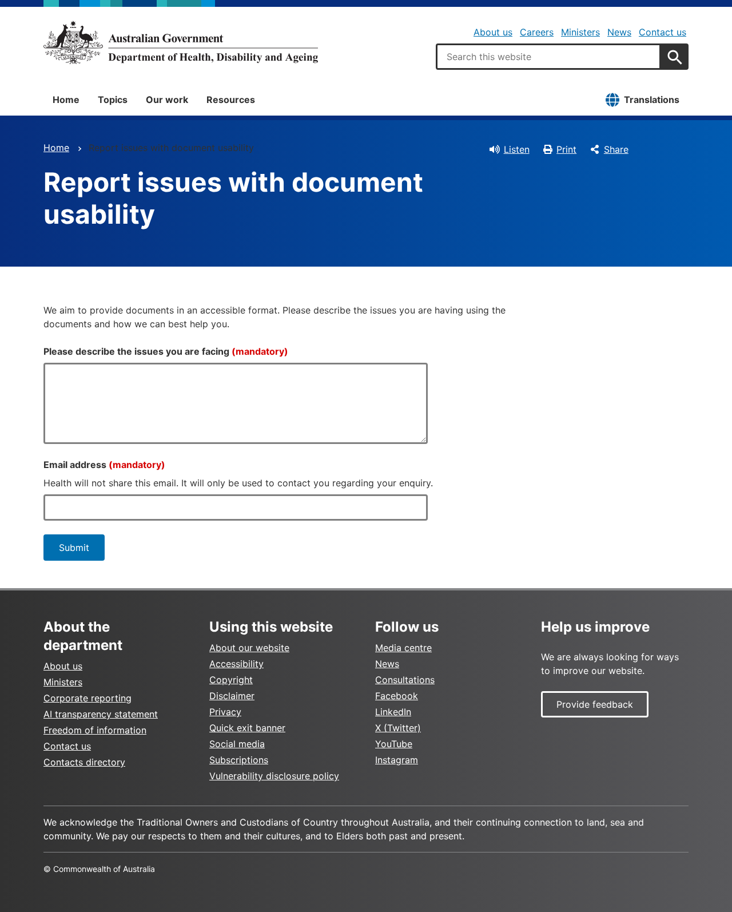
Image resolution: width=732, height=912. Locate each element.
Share (616, 149)
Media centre (403, 647)
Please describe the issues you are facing (165, 351)
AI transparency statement (100, 714)
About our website (249, 647)
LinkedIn (393, 711)
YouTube (393, 744)
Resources (230, 99)
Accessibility (236, 663)
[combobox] (548, 56)
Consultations (405, 679)
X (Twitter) (398, 727)
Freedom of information (94, 730)
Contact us (662, 32)
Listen (517, 149)
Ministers (580, 32)
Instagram (396, 760)
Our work (167, 99)
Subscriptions (238, 760)
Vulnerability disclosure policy (274, 776)
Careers (537, 32)
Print (566, 149)
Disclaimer (231, 695)
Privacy (225, 711)
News (619, 32)
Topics (113, 99)
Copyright (231, 679)
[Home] (180, 42)
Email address (104, 464)
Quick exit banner (247, 727)
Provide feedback (594, 704)
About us (493, 32)
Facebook (396, 695)
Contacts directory (84, 762)
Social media (237, 744)
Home (66, 99)
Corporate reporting (87, 698)
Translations (651, 99)
